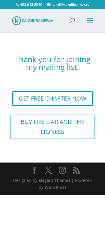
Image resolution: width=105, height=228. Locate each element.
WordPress (55, 187)
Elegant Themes (54, 180)
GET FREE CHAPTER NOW (52, 98)
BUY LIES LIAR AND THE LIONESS (52, 127)
